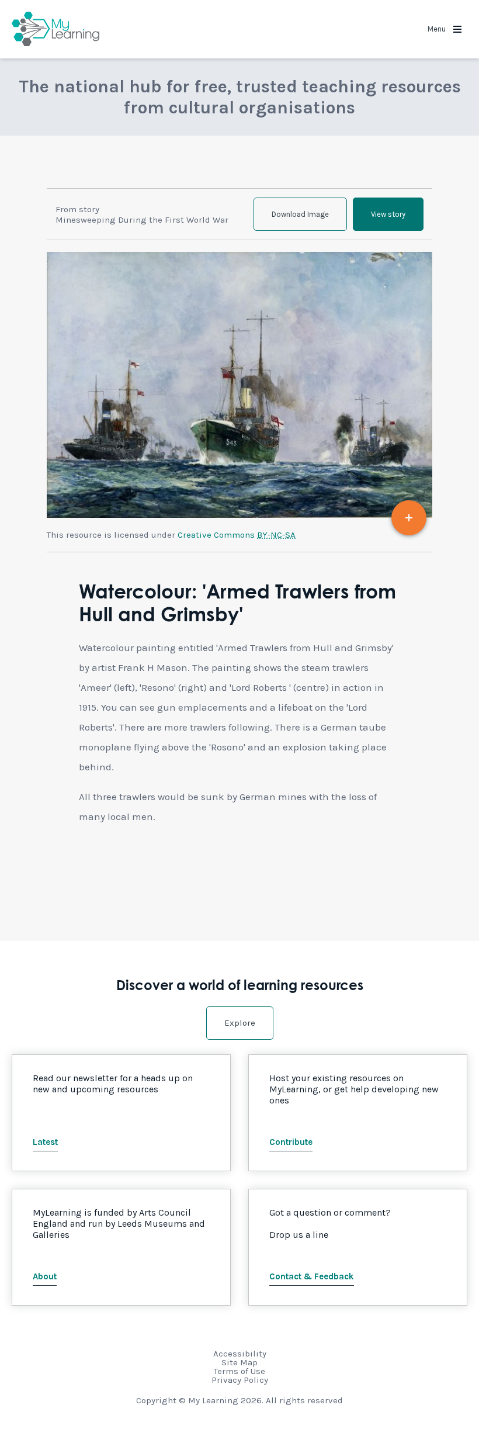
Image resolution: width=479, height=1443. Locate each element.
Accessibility (239, 1353)
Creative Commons (237, 535)
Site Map (239, 1362)
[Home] (55, 29)
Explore (239, 1023)
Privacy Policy (239, 1380)
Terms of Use (239, 1371)
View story (388, 214)
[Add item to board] (408, 517)
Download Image (300, 214)
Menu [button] (437, 29)
